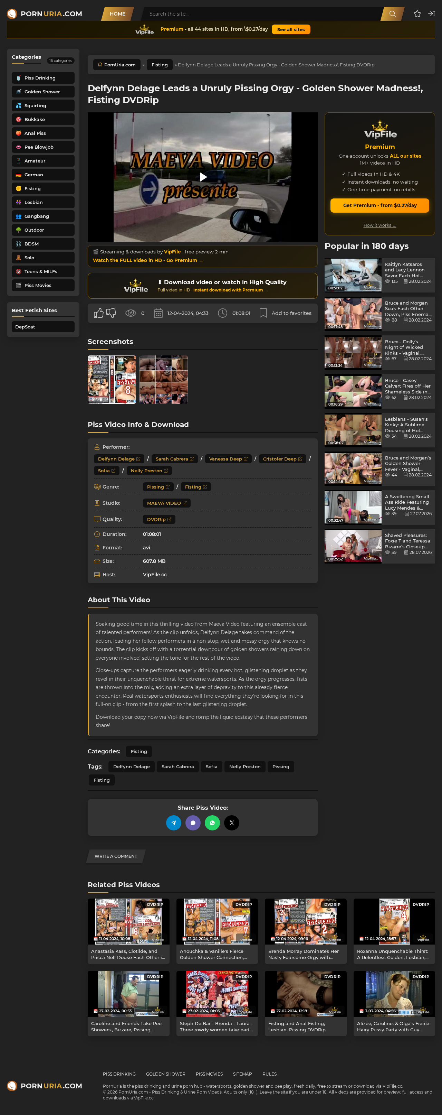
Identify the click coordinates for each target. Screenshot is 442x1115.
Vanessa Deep (225, 459)
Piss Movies (209, 1074)
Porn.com (51, 14)
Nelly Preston (146, 470)
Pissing (155, 487)
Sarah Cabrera (172, 459)
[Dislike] (111, 313)
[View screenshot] (112, 379)
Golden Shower (165, 1074)
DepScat (25, 326)
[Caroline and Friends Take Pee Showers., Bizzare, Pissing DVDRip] (129, 994)
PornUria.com (120, 64)
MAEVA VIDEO (164, 503)
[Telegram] (173, 822)
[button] (417, 14)
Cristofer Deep (280, 459)
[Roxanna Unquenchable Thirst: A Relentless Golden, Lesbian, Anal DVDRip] (394, 922)
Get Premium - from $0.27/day (380, 205)
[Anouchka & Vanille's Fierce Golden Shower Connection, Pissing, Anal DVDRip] (217, 922)
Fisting (160, 64)
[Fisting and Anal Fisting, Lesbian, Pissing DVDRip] (306, 994)
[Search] (392, 14)
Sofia (104, 470)
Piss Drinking (119, 1074)
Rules (269, 1074)
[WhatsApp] (212, 822)
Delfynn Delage (116, 459)
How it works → (380, 225)
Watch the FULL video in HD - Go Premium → (148, 260)
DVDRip (156, 519)
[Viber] (193, 822)
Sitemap (242, 1074)
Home (117, 14)
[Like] (99, 313)
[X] (231, 822)
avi (146, 548)
